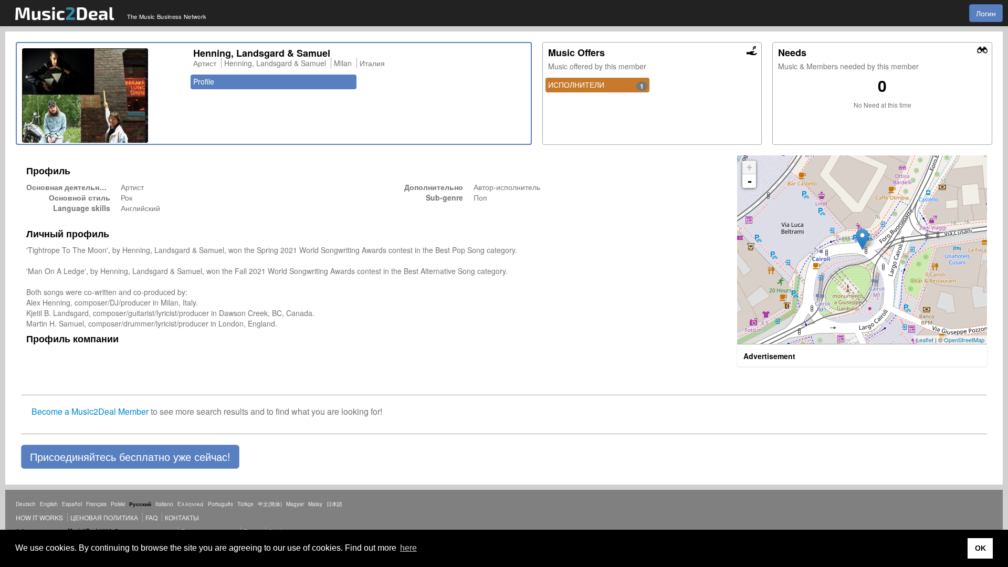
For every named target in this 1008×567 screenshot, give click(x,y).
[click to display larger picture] (102, 95)
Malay (315, 504)
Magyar (295, 504)
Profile (203, 81)
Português (220, 504)
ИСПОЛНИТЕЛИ (596, 85)
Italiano (164, 504)
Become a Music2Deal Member (90, 411)
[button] (130, 457)
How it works (39, 517)
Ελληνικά (190, 504)
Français (96, 504)
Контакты (182, 517)
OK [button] (980, 548)
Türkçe (245, 504)
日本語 (334, 504)
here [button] (408, 547)
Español (72, 504)
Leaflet (924, 339)
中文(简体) (270, 504)
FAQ (151, 517)
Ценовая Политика (104, 517)
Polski (118, 504)
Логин (986, 13)
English (49, 504)
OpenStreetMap (964, 339)
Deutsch (26, 504)
